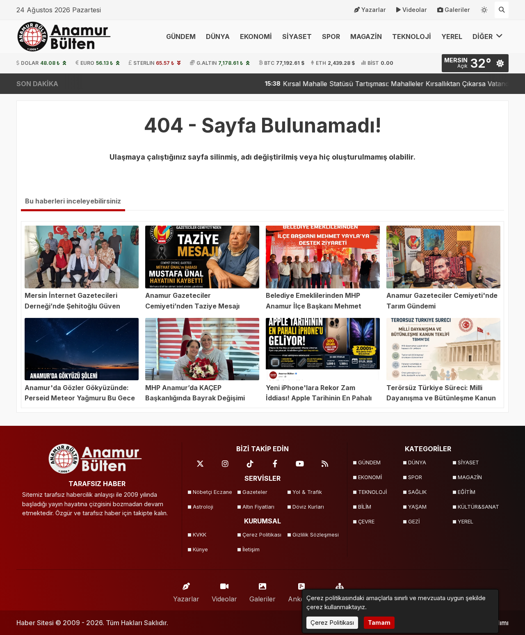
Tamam (379, 622)
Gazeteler (254, 492)
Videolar (414, 9)
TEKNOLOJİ (411, 36)
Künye (200, 549)
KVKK (199, 535)
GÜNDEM (181, 36)
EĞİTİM (466, 492)
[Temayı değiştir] (484, 8)
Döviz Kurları (308, 507)
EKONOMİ (256, 36)
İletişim (251, 549)
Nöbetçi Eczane (212, 492)
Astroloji (203, 507)
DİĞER (483, 36)
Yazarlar (373, 9)
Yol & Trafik (307, 492)
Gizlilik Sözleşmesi (314, 535)
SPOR (331, 36)
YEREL (451, 36)
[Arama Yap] (502, 10)
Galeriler (457, 9)
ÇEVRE (366, 522)
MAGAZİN (366, 36)
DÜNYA (218, 36)
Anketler (301, 599)
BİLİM (364, 507)
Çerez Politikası (261, 535)
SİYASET (297, 36)
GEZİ (414, 522)
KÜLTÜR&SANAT (478, 507)
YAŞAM (417, 507)
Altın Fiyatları (258, 507)
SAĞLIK (417, 492)
